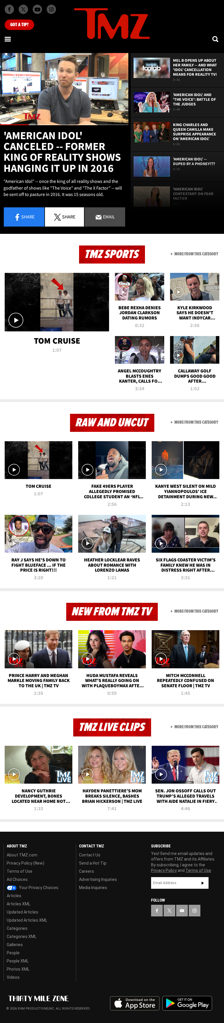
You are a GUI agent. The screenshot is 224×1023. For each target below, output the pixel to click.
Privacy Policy (164, 870)
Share (27, 217)
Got (19, 25)
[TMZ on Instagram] (51, 9)
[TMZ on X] (23, 9)
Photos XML (18, 969)
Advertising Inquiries (98, 879)
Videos (13, 977)
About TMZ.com (22, 855)
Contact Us (89, 855)
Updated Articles (22, 912)
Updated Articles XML (27, 920)
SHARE (68, 217)
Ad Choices (17, 879)
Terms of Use (19, 871)
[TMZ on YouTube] (182, 910)
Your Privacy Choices (38, 887)
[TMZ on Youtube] (37, 9)
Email (108, 217)
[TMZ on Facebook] (9, 9)
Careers (86, 871)
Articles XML (18, 904)
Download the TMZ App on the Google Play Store (187, 1003)
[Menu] (8, 39)
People (13, 952)
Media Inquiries (93, 887)
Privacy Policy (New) (25, 863)
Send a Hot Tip (92, 863)
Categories (17, 928)
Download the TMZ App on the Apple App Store (135, 1003)
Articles (14, 895)
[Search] (216, 39)
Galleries (15, 944)
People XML (18, 961)
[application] (64, 89)
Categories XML (21, 936)
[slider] (64, 125)
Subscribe (203, 883)
